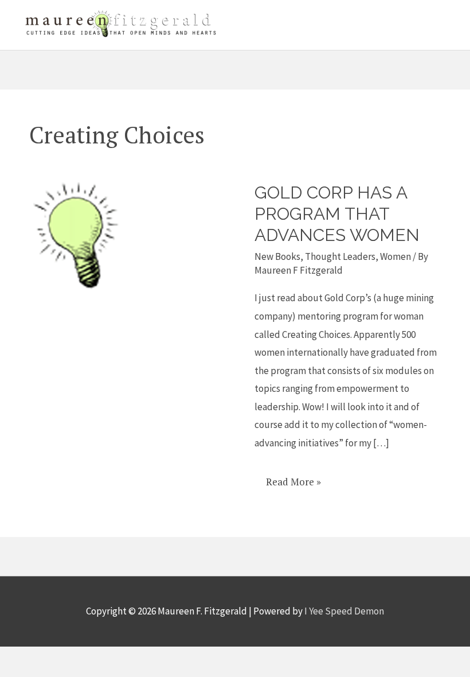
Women (395, 256)
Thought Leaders (340, 256)
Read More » (293, 477)
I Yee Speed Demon (344, 611)
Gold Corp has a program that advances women (337, 213)
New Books (277, 256)
